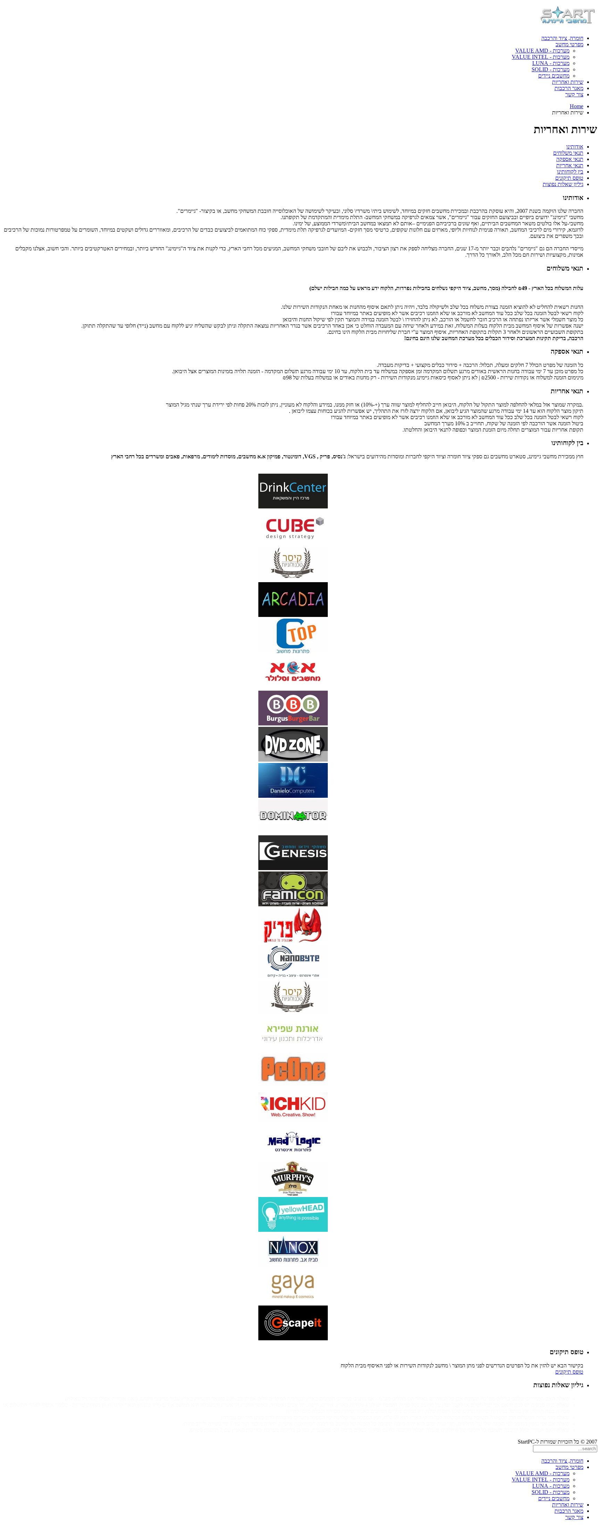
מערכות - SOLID (550, 69)
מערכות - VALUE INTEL (540, 57)
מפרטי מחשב (569, 44)
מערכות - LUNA (550, 63)
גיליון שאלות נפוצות (563, 184)
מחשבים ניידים (553, 76)
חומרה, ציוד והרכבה (562, 38)
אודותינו (574, 147)
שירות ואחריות (567, 82)
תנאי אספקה (569, 159)
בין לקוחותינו (570, 172)
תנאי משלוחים (568, 153)
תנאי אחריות (569, 165)
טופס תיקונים (569, 178)
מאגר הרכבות (569, 88)
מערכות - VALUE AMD (542, 51)
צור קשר (574, 94)
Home (576, 106)
